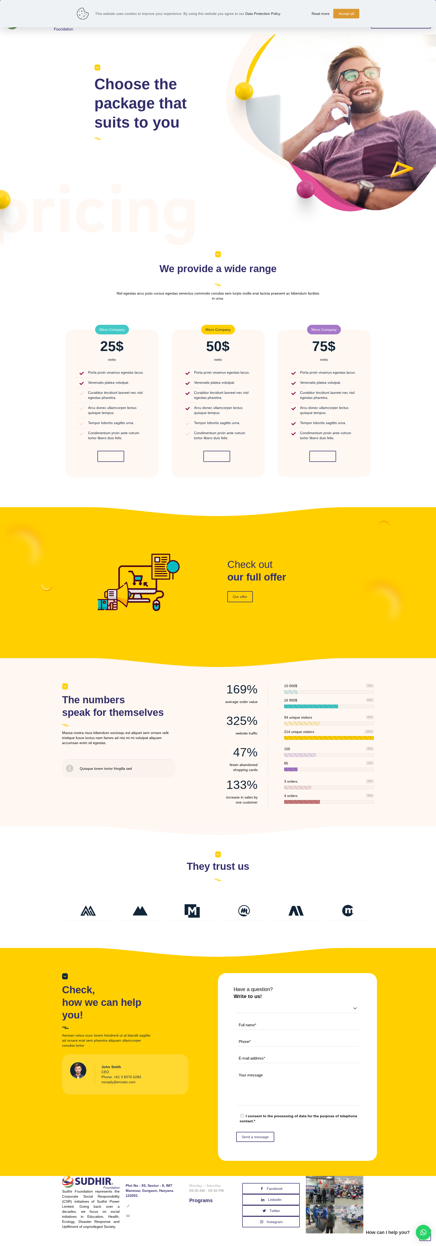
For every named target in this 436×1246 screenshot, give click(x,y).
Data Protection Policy (262, 14)
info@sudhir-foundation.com (153, 1216)
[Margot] (348, 911)
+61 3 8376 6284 (127, 1077)
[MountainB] (88, 911)
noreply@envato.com (118, 1082)
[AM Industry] (296, 911)
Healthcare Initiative (205, 1215)
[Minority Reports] (244, 911)
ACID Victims (199, 1220)
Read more (321, 14)
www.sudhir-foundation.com (148, 1221)
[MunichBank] (192, 911)
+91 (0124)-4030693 (147, 1206)
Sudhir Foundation (263, 1240)
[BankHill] (140, 911)
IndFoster (208, 1240)
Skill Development (203, 1210)
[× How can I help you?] (423, 1232)
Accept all (346, 14)
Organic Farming (202, 1225)
